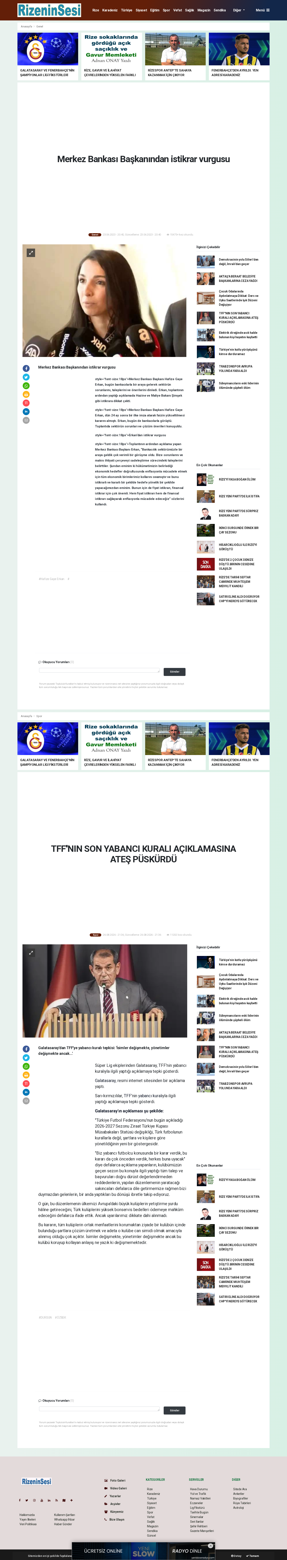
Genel (39, 26)
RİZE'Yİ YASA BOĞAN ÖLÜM (237, 479)
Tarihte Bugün (199, 1512)
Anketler (238, 1493)
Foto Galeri (117, 1480)
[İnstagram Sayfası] (36, 1500)
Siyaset (141, 10)
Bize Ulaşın (116, 1519)
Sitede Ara (240, 1489)
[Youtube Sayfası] (43, 1500)
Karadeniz (109, 10)
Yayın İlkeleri (28, 1519)
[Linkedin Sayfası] (51, 1500)
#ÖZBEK (60, 1317)
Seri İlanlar (197, 1521)
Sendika (220, 10)
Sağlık (189, 10)
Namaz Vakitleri (200, 1498)
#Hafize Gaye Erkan (52, 579)
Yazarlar (115, 1496)
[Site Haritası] (66, 1500)
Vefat (177, 10)
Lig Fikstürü (197, 1507)
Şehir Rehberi (198, 1526)
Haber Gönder (63, 1524)
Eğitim (154, 10)
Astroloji (238, 1507)
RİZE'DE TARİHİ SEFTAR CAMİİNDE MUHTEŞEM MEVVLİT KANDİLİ (235, 582)
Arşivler (115, 1504)
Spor (166, 10)
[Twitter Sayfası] (28, 1500)
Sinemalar (196, 1517)
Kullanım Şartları (64, 1515)
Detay (237, 1555)
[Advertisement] (143, 117)
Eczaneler (196, 1503)
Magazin (203, 10)
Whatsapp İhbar (64, 1519)
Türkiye (126, 10)
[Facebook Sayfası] (21, 1500)
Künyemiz (117, 1511)
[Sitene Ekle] (73, 1500)
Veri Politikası (28, 1524)
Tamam (254, 1555)
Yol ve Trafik (198, 1493)
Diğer (237, 10)
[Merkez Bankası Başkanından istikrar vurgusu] (104, 300)
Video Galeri (118, 1488)
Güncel (151, 1535)
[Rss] (58, 1500)
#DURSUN (45, 1317)
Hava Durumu (199, 1489)
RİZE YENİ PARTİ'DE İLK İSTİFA (239, 496)
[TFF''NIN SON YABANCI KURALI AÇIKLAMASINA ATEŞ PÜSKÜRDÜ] (104, 990)
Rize (95, 10)
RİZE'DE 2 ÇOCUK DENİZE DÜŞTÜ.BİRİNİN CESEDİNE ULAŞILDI (236, 564)
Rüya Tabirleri (242, 1503)
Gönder (174, 671)
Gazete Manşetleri (202, 1531)
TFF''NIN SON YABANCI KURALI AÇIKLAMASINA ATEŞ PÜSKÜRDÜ (238, 318)
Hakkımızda (27, 1515)
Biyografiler (240, 1498)
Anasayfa (27, 26)
